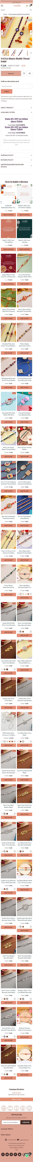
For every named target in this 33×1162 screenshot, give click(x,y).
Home (5, 14)
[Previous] (2, 32)
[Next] (31, 32)
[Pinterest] (15, 1154)
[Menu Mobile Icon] (2, 6)
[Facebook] (3, 1154)
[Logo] (17, 5)
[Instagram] (11, 1154)
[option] (16, 2)
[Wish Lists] (24, 73)
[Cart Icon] (30, 6)
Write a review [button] (16, 1099)
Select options (8, 215)
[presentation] (31, 594)
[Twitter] (7, 1154)
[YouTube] (19, 1154)
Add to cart (25, 284)
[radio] (20, 594)
